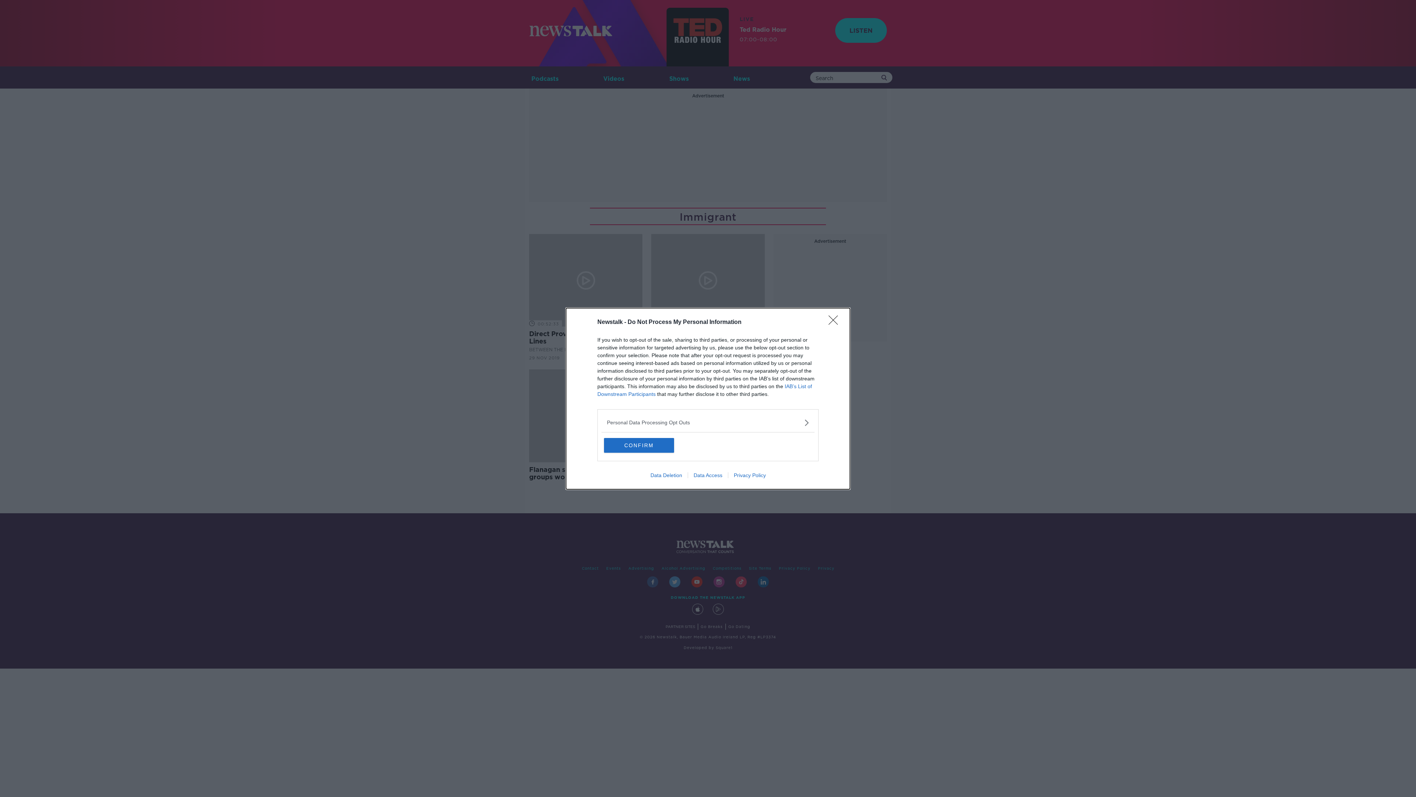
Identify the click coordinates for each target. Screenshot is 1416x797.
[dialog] (708, 398)
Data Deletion (666, 475)
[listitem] (708, 423)
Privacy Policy (750, 475)
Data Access (708, 475)
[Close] (836, 322)
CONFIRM (639, 445)
